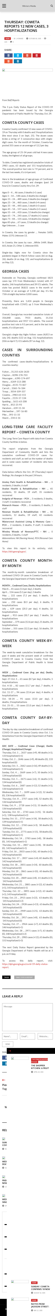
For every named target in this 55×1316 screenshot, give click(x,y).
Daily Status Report (24, 977)
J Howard (19, 39)
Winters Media (29, 6)
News (8, 39)
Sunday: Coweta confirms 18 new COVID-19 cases (40, 1289)
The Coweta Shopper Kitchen (39, 1060)
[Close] (10, 1051)
